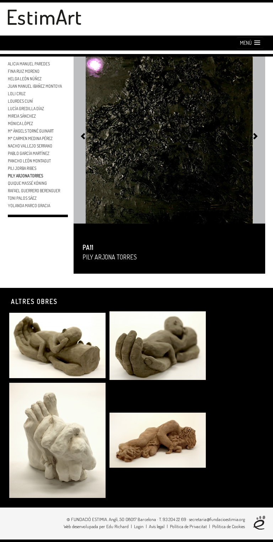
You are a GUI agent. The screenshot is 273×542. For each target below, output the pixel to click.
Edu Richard (117, 526)
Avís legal (157, 526)
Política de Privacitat (188, 526)
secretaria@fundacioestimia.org (217, 519)
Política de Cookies (228, 526)
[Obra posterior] (253, 137)
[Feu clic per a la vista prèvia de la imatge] (169, 139)
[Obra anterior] (81, 137)
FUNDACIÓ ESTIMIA (89, 519)
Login (139, 526)
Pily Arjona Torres (109, 257)
